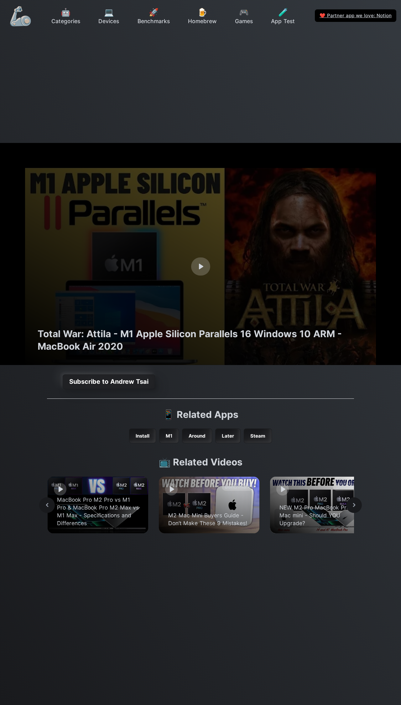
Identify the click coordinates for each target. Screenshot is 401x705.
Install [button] (142, 436)
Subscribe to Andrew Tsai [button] (108, 381)
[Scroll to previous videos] (47, 505)
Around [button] (197, 436)
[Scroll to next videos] (354, 505)
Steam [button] (257, 436)
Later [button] (228, 436)
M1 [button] (169, 436)
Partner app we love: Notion (356, 15)
